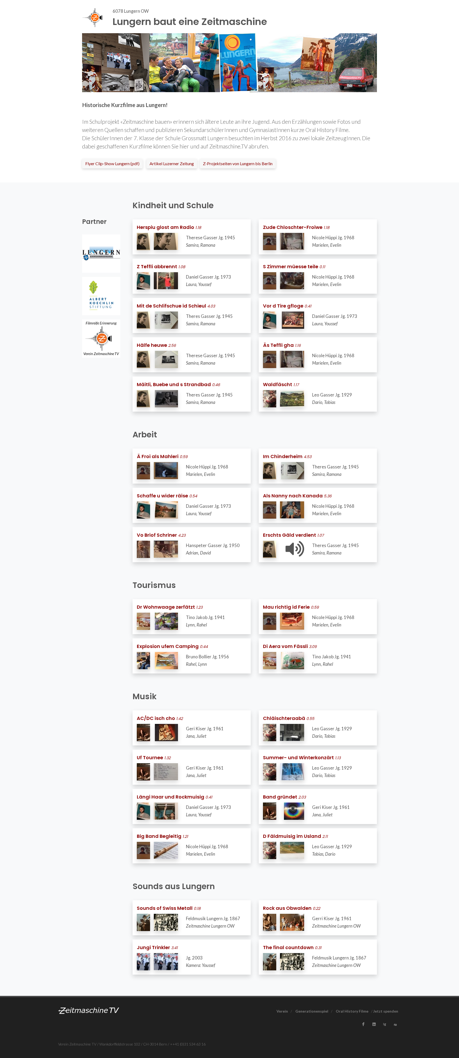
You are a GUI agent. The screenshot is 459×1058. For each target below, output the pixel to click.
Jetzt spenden (385, 1011)
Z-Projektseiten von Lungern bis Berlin (238, 163)
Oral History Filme (352, 1011)
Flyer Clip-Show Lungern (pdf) (112, 163)
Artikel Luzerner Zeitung (172, 163)
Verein (282, 1011)
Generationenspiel (311, 1011)
